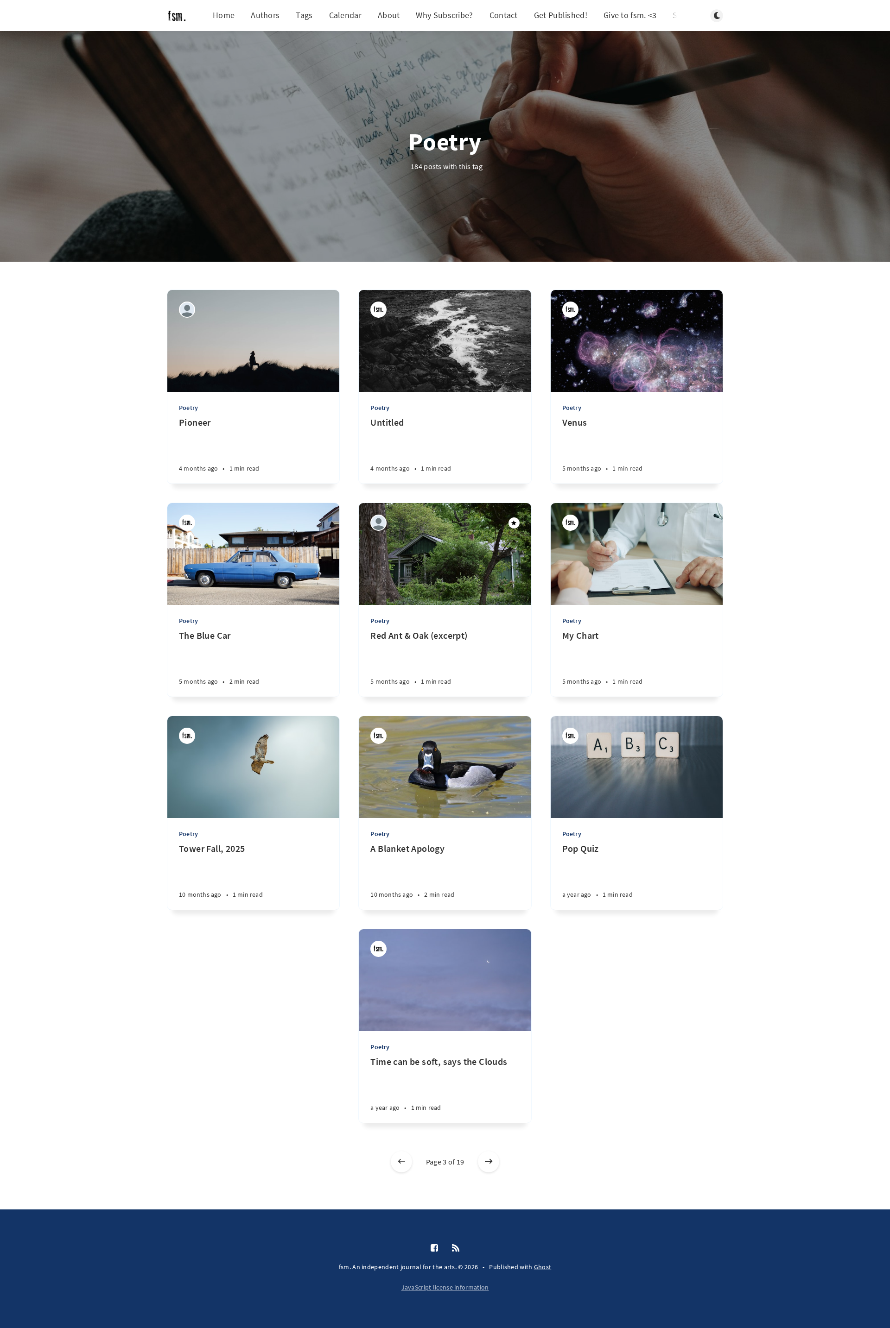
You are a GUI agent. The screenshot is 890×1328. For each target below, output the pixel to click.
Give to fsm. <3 (630, 15)
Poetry (188, 407)
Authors (265, 15)
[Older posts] (488, 1161)
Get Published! (560, 15)
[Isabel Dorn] (187, 310)
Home (224, 15)
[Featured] (514, 523)
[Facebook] (434, 1248)
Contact (504, 15)
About (389, 15)
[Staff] (378, 310)
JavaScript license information (445, 1287)
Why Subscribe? (444, 15)
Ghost (543, 1267)
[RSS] (455, 1248)
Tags (304, 15)
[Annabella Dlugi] (378, 523)
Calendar (345, 15)
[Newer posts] (401, 1161)
